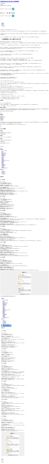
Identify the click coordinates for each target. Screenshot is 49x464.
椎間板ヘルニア (5, 304)
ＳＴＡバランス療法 (4, 150)
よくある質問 (3, 171)
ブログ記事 (1, 119)
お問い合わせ (4, 323)
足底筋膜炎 (4, 310)
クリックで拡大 (3, 181)
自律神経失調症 (5, 314)
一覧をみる (1, 120)
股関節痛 (3, 162)
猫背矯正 (3, 159)
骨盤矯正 (4, 313)
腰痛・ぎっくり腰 (4, 153)
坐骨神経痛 (3, 154)
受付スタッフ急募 (2, 116)
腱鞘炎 (4, 311)
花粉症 (2, 166)
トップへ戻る (2, 146)
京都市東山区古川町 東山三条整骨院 (9, 1)
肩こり (2, 151)
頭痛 (2, 156)
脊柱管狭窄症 (4, 305)
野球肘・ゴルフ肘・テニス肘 (5, 160)
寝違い (4, 301)
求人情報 (3, 172)
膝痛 (2, 163)
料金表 (4, 320)
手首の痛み (3, 165)
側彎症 (4, 308)
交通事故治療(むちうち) (6, 317)
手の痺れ (3, 157)
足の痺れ (4, 307)
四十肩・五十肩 (5, 302)
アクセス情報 (4, 322)
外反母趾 (4, 316)
